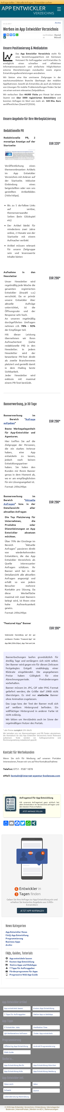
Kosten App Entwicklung (21, 961)
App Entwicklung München (44, 1065)
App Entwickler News (16, 931)
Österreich (8, 1084)
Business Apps (13, 941)
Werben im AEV (36, 1109)
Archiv (58, 22)
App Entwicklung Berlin (14, 1065)
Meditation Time (40, 1027)
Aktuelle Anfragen (24, 2)
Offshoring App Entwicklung (16, 1046)
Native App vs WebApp (43, 1014)
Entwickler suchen (43, 2)
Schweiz (7, 1090)
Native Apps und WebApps (23, 964)
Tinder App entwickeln (43, 1033)
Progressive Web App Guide (23, 974)
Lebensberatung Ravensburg (16, 1096)
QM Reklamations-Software (15, 1033)
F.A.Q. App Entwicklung (17, 935)
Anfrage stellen (8, 2)
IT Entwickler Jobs (12, 1027)
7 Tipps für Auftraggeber (22, 968)
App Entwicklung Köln (13, 1071)
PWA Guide (9, 1052)
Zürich (36, 1090)
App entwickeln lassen (20, 958)
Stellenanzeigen (51, 1109)
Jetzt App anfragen (32, 910)
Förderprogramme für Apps (23, 971)
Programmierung (14, 938)
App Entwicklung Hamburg (44, 1071)
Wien (35, 1084)
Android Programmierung (44, 1046)
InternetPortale (22, 1109)
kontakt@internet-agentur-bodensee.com (35, 775)
